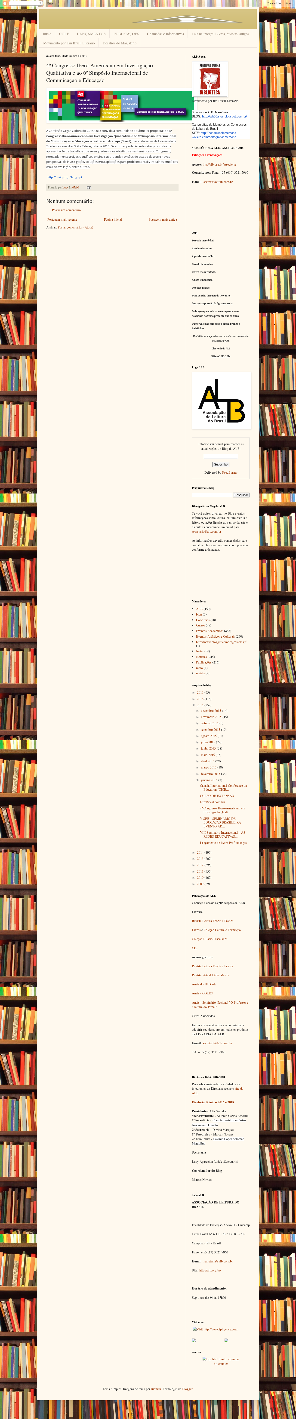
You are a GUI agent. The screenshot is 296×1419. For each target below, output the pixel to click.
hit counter (221, 1363)
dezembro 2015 (211, 710)
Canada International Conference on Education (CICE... (223, 787)
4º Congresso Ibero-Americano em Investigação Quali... (222, 810)
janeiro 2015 (209, 780)
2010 (200, 877)
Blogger (187, 1389)
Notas (200, 651)
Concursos (203, 620)
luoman (156, 1389)
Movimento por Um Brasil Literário (69, 42)
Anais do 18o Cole (204, 984)
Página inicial (113, 219)
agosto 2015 (209, 736)
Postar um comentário (66, 210)
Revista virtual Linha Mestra (210, 975)
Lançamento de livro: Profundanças (223, 842)
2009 (200, 884)
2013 (200, 858)
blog (199, 614)
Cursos (200, 625)
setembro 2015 (211, 729)
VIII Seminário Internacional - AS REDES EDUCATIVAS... (222, 834)
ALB (199, 609)
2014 (200, 852)
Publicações (203, 662)
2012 (200, 865)
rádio (199, 668)
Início (47, 33)
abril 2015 (208, 761)
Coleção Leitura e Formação (222, 930)
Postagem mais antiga (163, 219)
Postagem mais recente (62, 219)
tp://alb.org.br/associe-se (220, 164)
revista (200, 673)
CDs (194, 948)
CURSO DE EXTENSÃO (217, 795)
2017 (200, 692)
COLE (64, 33)
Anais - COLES (202, 993)
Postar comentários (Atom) (75, 227)
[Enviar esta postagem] (88, 187)
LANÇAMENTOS (91, 33)
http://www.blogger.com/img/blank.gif (221, 642)
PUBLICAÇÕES (126, 33)
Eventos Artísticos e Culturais (215, 636)
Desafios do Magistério (119, 42)
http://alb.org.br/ (210, 1270)
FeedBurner (229, 472)
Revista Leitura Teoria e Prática (212, 921)
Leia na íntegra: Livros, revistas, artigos (220, 33)
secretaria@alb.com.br (218, 181)
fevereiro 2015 (211, 773)
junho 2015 (209, 748)
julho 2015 (208, 742)
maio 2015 (208, 755)
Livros (196, 930)
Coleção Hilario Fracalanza (209, 939)
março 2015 (209, 767)
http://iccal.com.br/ (212, 802)
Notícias (201, 656)
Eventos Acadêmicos (209, 631)
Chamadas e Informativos (165, 33)
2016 (200, 699)
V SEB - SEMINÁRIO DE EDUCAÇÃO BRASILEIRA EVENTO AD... (220, 822)
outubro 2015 (210, 723)
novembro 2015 (211, 717)
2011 (200, 871)
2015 (200, 705)
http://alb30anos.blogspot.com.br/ (224, 116)
